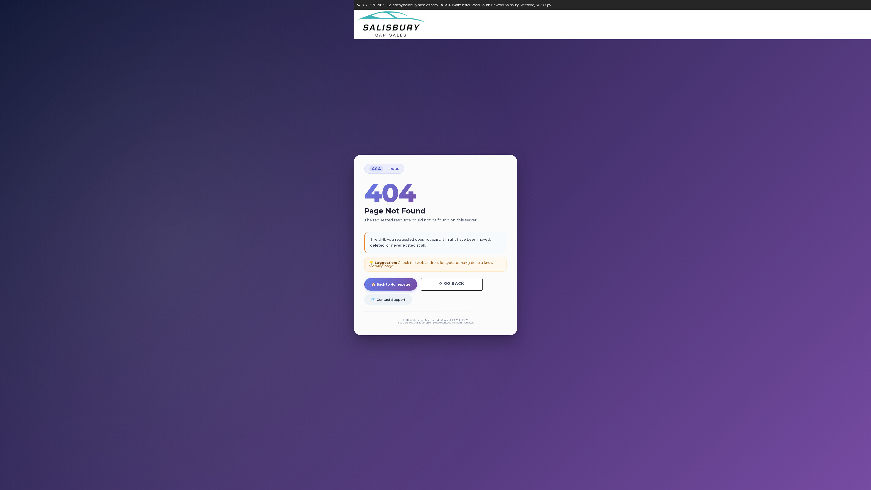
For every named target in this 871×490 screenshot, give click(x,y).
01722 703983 (372, 5)
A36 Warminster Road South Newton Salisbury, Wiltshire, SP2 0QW (498, 5)
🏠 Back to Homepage (390, 284)
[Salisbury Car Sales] (391, 24)
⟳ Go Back (451, 283)
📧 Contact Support (388, 299)
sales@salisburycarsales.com (415, 5)
